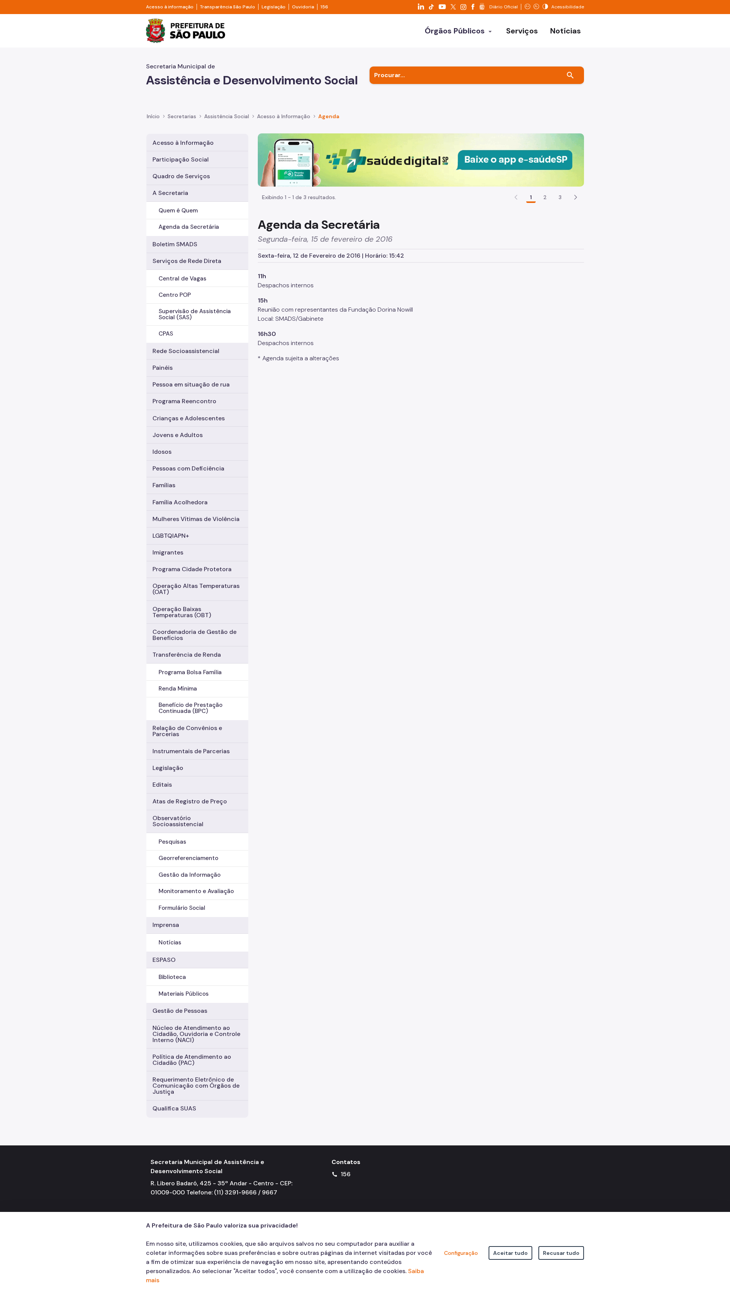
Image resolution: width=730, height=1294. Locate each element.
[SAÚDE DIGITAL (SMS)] (421, 159)
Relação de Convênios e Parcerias (187, 731)
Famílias (163, 485)
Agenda (328, 116)
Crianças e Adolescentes (188, 418)
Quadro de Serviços (181, 176)
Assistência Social (226, 116)
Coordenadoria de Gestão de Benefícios (194, 635)
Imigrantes (167, 552)
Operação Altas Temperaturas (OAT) (196, 589)
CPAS (166, 333)
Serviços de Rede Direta (186, 261)
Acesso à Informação (283, 116)
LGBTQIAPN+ (170, 536)
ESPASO (164, 960)
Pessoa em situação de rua (191, 384)
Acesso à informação (170, 7)
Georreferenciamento (188, 858)
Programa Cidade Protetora (192, 569)
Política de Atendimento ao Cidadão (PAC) (191, 1060)
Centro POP (175, 295)
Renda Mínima (178, 688)
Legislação (274, 7)
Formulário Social (182, 908)
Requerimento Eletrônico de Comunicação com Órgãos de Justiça (196, 1085)
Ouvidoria (303, 7)
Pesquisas (172, 842)
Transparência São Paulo (227, 7)
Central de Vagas (182, 278)
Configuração (461, 1253)
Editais (162, 785)
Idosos (161, 452)
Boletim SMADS (174, 244)
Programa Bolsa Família (190, 672)
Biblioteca (172, 977)
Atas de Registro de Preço (189, 801)
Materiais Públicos (184, 994)
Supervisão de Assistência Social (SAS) (195, 314)
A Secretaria (170, 193)
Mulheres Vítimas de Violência (196, 519)
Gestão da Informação (190, 875)
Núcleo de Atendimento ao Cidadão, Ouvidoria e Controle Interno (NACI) (196, 1034)
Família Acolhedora (180, 502)
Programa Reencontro (184, 401)
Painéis (162, 368)
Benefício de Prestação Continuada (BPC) (190, 707)
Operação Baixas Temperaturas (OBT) (181, 612)
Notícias (170, 942)
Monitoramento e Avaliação (196, 891)
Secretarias (182, 116)
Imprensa (165, 925)
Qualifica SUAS (174, 1108)
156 (324, 7)
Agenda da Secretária (189, 227)
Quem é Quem (178, 210)
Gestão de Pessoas (179, 1011)
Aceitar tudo (510, 1253)
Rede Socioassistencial (185, 351)
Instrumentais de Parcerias (191, 751)
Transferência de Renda (186, 655)
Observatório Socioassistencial (177, 821)
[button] (575, 197)
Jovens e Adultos (177, 435)
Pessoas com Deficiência (188, 468)
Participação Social (180, 159)
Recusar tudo (561, 1253)
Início (153, 116)
